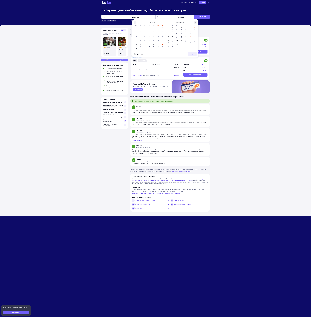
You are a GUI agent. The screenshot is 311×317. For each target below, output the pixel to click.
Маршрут (176, 75)
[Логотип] (106, 2)
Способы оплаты (159, 193)
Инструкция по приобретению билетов (143, 193)
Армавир (146, 180)
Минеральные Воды (181, 180)
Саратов (140, 180)
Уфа (133, 67)
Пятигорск (157, 180)
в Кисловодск (176, 69)
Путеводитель (193, 2)
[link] (138, 89)
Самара (201, 179)
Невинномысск (165, 180)
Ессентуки (176, 67)
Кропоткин (173, 180)
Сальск (190, 180)
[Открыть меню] (208, 2)
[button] (123, 30)
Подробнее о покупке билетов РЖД (181, 171)
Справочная (183, 2)
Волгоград (135, 180)
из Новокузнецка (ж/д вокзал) (139, 69)
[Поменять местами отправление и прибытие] (128, 17)
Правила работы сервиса (172, 193)
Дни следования (137, 75)
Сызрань (151, 180)
